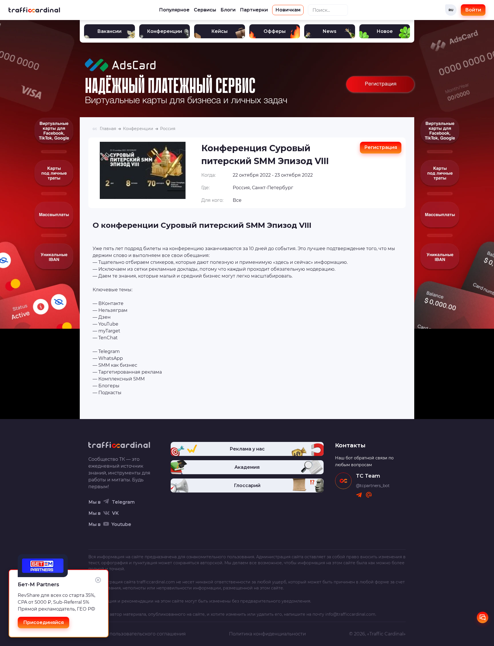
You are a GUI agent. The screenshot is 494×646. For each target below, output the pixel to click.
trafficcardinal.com (156, 582)
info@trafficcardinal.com (350, 614)
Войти (473, 10)
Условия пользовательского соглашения (137, 634)
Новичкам (287, 10)
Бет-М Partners (38, 584)
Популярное (174, 10)
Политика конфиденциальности (267, 634)
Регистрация (380, 147)
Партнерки (254, 10)
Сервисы (205, 10)
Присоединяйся (43, 622)
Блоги (228, 10)
